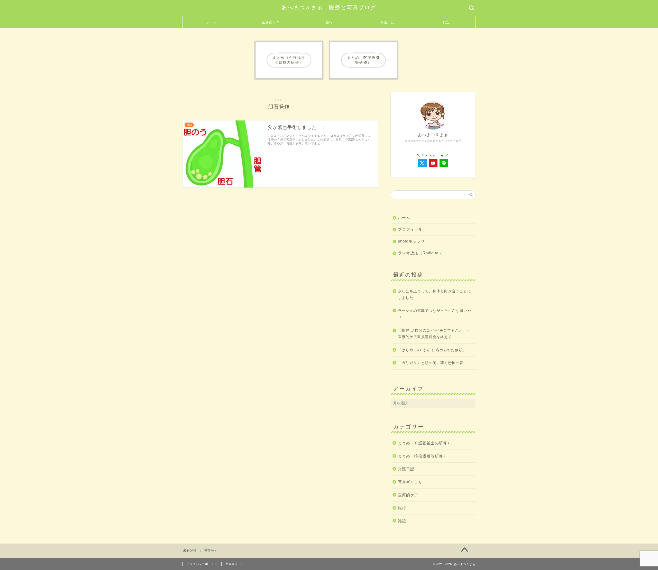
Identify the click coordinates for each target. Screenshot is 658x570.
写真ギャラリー (412, 482)
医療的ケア (271, 22)
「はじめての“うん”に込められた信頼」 (432, 350)
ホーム (211, 22)
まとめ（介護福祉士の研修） (424, 443)
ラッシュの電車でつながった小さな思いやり (434, 314)
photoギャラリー (413, 241)
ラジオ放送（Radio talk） (422, 253)
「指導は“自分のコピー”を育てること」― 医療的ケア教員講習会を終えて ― (434, 334)
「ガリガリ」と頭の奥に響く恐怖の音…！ (434, 363)
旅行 (329, 22)
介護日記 (387, 22)
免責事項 (231, 563)
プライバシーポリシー (202, 563)
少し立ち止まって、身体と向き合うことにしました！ (434, 294)
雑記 (446, 22)
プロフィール (410, 229)
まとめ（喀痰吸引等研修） (422, 456)
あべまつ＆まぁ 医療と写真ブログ (329, 7)
